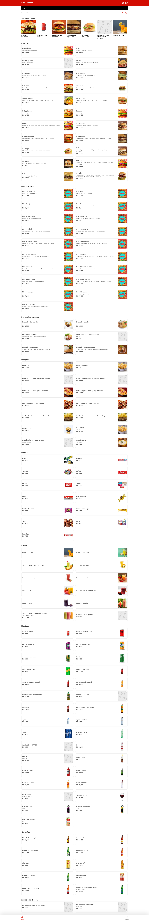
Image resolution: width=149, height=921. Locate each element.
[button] (22, 918)
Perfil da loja (124, 13)
